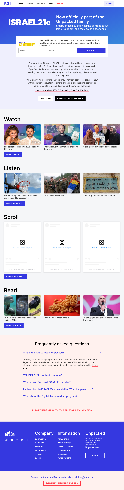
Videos (30, 3)
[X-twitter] (22, 440)
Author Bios (40, 450)
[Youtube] (11, 440)
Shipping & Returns (66, 447)
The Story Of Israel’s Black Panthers (99, 195)
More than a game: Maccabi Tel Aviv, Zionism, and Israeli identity (20, 196)
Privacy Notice (64, 443)
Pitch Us (38, 454)
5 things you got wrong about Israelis (100, 147)
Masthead (39, 443)
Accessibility (64, 454)
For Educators (64, 458)
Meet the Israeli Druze (54, 195)
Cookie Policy (64, 450)
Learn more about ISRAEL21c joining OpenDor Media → (62, 90)
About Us (39, 447)
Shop (51, 3)
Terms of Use (63, 439)
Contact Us (40, 439)
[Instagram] (17, 440)
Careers (38, 458)
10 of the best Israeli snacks (56, 318)
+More (60, 3)
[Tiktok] (6, 440)
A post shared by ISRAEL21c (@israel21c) (22, 269)
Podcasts (41, 3)
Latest (20, 3)
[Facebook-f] (27, 440)
